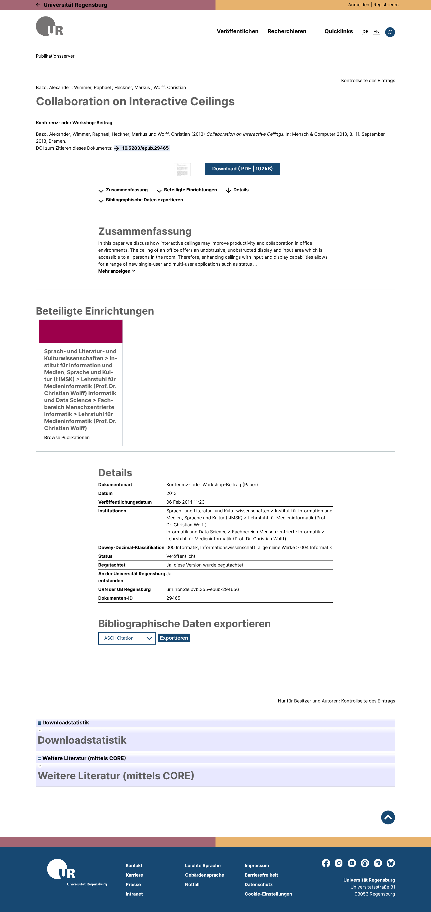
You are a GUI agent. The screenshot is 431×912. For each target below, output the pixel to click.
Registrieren (386, 4)
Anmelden (358, 4)
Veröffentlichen (238, 31)
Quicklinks (338, 31)
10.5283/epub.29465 (145, 148)
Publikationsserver (55, 56)
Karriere (134, 875)
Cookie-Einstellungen (268, 894)
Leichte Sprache (203, 865)
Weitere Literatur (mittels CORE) (83, 758)
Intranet (134, 894)
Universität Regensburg (75, 4)
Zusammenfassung (127, 189)
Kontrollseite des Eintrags (368, 80)
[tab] (215, 740)
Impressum (257, 865)
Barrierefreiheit (261, 875)
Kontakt (134, 865)
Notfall (192, 884)
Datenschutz (259, 884)
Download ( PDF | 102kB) (242, 169)
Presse (133, 884)
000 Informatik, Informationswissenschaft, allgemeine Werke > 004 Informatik (249, 547)
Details (241, 189)
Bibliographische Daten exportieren (144, 199)
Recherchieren (287, 31)
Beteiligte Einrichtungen (190, 189)
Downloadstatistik (65, 722)
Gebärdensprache (204, 875)
